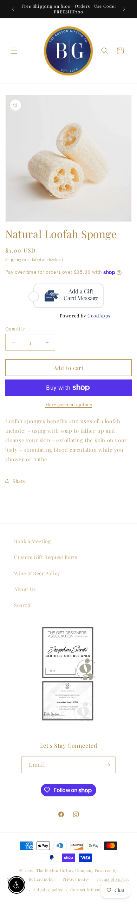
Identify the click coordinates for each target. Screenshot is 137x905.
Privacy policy (76, 879)
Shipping (13, 259)
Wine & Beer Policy (37, 573)
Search (22, 605)
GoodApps (99, 315)
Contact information (90, 889)
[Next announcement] (124, 9)
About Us (25, 589)
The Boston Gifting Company (65, 870)
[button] (14, 51)
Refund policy (42, 879)
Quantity (15, 329)
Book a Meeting (32, 541)
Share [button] (19, 481)
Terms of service (113, 879)
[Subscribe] (107, 765)
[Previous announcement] (13, 9)
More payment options (68, 404)
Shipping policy (48, 889)
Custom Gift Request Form (45, 557)
